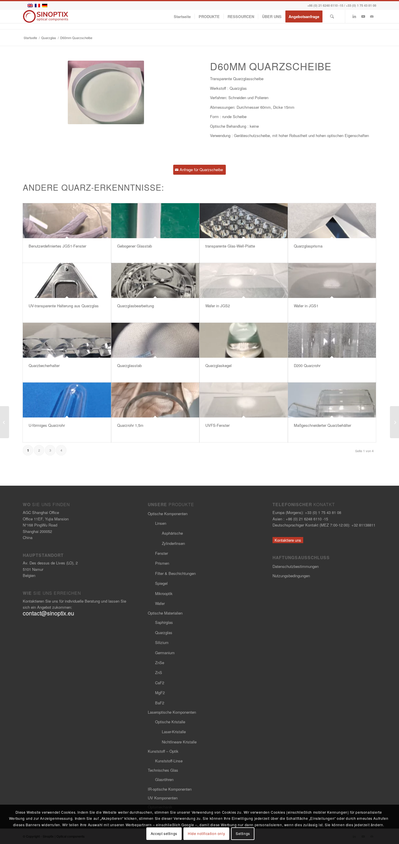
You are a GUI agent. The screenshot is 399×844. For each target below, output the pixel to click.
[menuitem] (182, 16)
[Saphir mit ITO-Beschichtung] (394, 422)
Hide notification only (206, 833)
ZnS (158, 672)
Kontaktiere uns (288, 540)
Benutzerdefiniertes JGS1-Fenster (57, 246)
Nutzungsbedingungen (291, 575)
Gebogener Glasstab (134, 246)
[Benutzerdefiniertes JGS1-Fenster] (67, 220)
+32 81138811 (363, 525)
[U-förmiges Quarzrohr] (67, 399)
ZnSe (159, 662)
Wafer (160, 603)
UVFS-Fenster (217, 425)
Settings (243, 833)
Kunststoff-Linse (169, 761)
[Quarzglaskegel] (244, 340)
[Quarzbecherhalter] (67, 340)
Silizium (162, 642)
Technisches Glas (163, 770)
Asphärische (172, 533)
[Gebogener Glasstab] (155, 220)
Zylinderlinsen (173, 543)
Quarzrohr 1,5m (130, 425)
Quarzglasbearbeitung (135, 305)
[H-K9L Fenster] (4, 422)
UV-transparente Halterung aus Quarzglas (64, 305)
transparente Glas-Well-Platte (230, 246)
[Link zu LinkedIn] (354, 16)
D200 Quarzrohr (307, 365)
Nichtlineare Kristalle (179, 742)
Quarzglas (163, 632)
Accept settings (164, 833)
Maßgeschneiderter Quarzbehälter (322, 425)
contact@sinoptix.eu (48, 613)
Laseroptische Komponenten (172, 712)
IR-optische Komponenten (170, 789)
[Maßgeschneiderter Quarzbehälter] (332, 399)
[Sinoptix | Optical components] (46, 16)
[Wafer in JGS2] (244, 280)
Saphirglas (164, 622)
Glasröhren (164, 779)
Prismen (162, 563)
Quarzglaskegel (218, 365)
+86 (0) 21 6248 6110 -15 (325, 5)
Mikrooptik (164, 593)
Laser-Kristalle (174, 731)
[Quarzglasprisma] (332, 220)
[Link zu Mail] (371, 16)
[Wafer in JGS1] (332, 280)
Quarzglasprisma (308, 246)
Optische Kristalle (170, 721)
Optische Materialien (165, 613)
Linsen (160, 523)
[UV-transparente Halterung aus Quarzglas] (67, 280)
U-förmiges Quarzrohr (47, 425)
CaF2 (159, 682)
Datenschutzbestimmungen (296, 566)
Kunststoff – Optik (163, 751)
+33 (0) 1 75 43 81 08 (361, 5)
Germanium (165, 652)
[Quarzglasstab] (155, 340)
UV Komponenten (163, 798)
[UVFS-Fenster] (244, 399)
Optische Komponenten (168, 513)
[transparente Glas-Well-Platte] (244, 220)
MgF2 (160, 692)
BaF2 (159, 703)
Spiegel (161, 583)
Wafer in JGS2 (217, 305)
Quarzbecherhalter (44, 365)
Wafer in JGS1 (306, 305)
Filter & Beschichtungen (175, 573)
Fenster (161, 553)
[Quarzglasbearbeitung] (155, 280)
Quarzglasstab (129, 365)
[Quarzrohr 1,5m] (155, 399)
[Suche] (332, 16)
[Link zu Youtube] (363, 16)
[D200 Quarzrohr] (332, 340)
